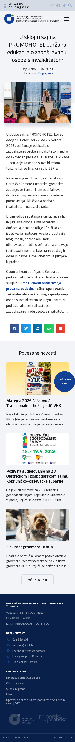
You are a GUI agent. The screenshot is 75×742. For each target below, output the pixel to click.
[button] (70, 5)
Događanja (45, 73)
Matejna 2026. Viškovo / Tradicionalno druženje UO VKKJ (34, 403)
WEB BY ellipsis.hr (63, 737)
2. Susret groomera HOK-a (29, 546)
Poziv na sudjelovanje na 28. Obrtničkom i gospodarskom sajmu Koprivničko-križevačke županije (37, 476)
